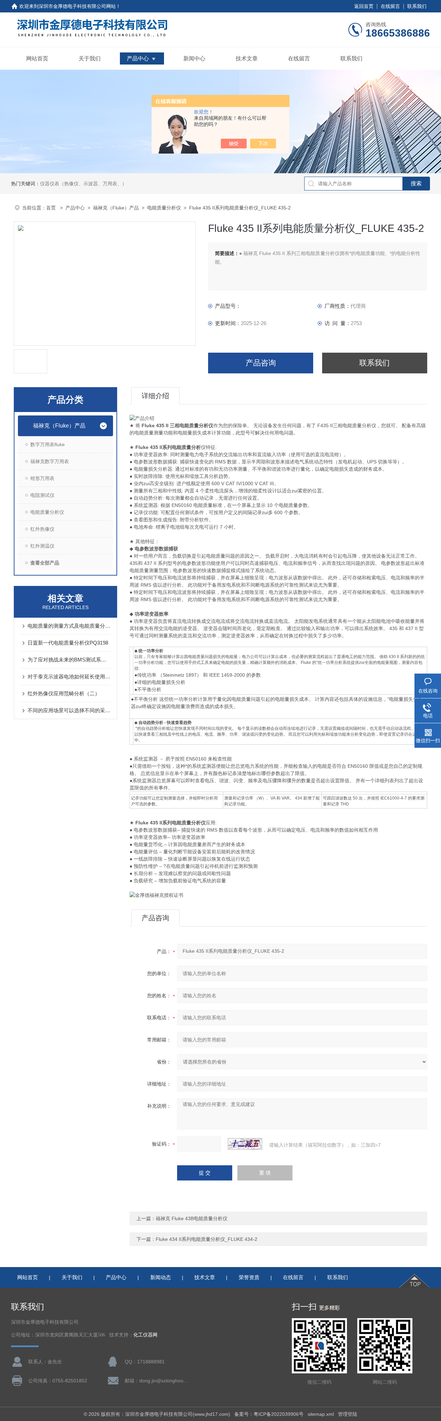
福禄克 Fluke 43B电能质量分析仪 (191, 1218)
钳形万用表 (42, 478)
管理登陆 (347, 1414)
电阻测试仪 (42, 495)
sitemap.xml (321, 1414)
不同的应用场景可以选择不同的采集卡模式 (69, 710)
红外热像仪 (42, 529)
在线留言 (390, 6)
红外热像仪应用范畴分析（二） (64, 693)
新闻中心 (194, 58)
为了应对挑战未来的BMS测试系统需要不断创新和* (69, 660)
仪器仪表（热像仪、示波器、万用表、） (83, 183)
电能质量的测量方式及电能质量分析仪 (69, 626)
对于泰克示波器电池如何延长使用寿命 (69, 676)
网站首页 (37, 58)
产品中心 (138, 58)
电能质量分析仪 (164, 207)
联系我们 (417, 6)
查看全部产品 (44, 563)
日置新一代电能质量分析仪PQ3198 (68, 643)
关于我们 (90, 58)
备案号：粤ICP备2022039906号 (269, 1414)
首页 (51, 207)
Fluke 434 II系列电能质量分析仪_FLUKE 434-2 (206, 1239)
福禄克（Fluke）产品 (116, 207)
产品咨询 (261, 363)
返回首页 (363, 6)
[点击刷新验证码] (245, 1144)
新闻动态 (160, 1277)
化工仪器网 (145, 1334)
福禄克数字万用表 (49, 461)
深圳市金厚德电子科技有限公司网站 (77, 6)
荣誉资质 (249, 1277)
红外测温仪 (42, 546)
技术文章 (247, 58)
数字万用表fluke (47, 444)
